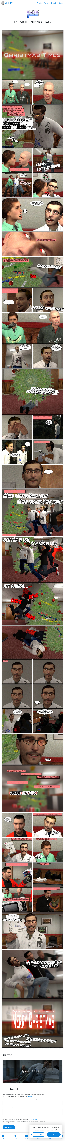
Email (36, 1100)
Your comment (8, 1108)
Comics (46, 3)
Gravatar (30, 1096)
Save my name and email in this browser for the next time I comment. (25, 1122)
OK (54, 1134)
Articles (39, 3)
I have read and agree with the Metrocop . (20, 1119)
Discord (53, 3)
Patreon (60, 3)
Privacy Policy (33, 1119)
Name (5, 1100)
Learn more (38, 1134)
